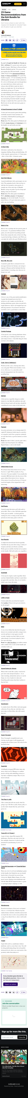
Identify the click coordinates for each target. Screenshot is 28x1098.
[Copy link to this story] (17, 40)
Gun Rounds (5, 539)
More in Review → (22, 1047)
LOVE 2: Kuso (5, 598)
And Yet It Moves (6, 178)
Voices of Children (12, 75)
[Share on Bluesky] (10, 40)
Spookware (4, 704)
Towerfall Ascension (7, 866)
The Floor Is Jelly (6, 799)
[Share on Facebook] (6, 40)
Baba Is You (4, 225)
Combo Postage (6, 331)
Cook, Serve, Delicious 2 (8, 362)
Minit (2, 627)
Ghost (11, 1086)
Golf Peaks (4, 506)
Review (4, 9)
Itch (9, 9)
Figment (3, 427)
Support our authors (10, 984)
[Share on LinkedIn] (13, 40)
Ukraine (14, 9)
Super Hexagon (6, 735)
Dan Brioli (21, 1086)
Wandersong (5, 905)
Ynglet (3, 940)
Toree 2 (11, 833)
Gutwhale (4, 572)
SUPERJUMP (11, 1084)
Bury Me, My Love (6, 260)
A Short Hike (5, 147)
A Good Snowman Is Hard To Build (11, 109)
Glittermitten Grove (7, 466)
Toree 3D (4, 833)
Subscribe (17, 4)
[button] (24, 4)
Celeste (3, 294)
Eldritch (3, 396)
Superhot (4, 766)
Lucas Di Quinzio (6, 35)
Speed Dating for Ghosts (8, 668)
